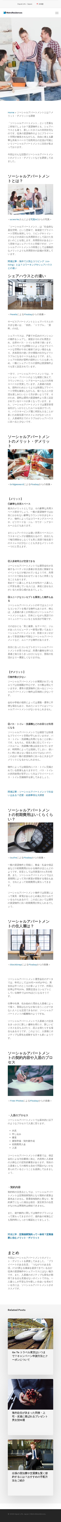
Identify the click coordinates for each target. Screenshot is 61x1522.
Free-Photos (16, 1100)
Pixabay (28, 314)
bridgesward (17, 484)
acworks (14, 219)
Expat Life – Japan (25, 4)
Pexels (13, 314)
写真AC (34, 219)
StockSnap (16, 964)
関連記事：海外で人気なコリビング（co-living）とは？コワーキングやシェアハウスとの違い (30, 264)
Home (11, 112)
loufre (13, 857)
